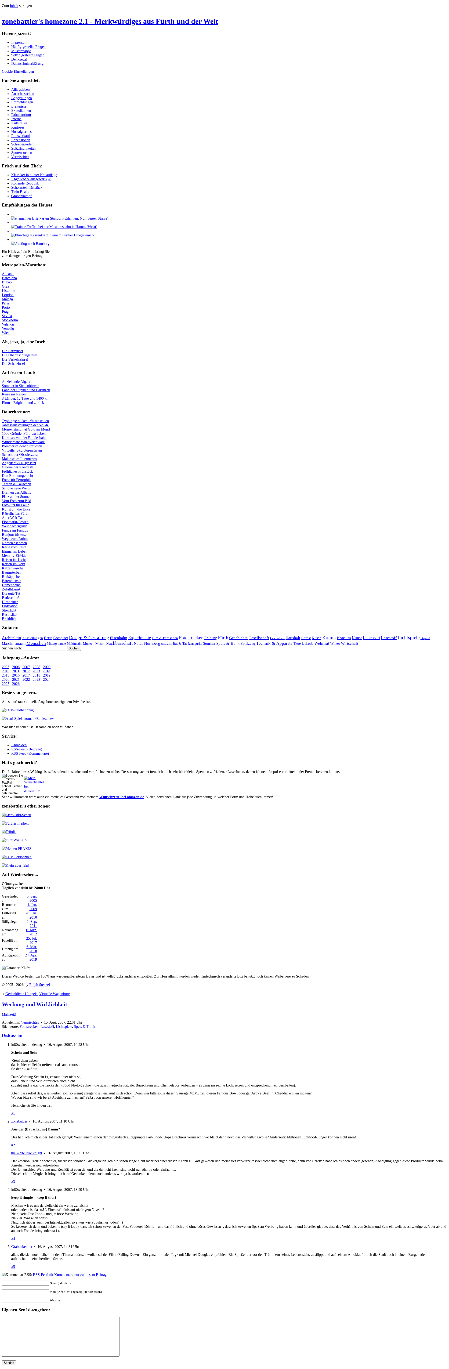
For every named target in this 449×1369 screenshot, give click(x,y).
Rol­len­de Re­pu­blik (25, 183)
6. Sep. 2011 (32, 924)
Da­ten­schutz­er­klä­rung (27, 63)
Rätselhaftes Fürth (15, 513)
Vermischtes (20, 157)
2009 (47, 667)
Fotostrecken (191, 637)
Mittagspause (56, 643)
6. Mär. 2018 (31, 949)
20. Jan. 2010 (31, 915)
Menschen (36, 643)
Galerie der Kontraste (17, 467)
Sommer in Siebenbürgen (20, 386)
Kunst (357, 637)
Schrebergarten (22, 144)
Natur (138, 643)
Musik (100, 643)
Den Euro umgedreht (17, 476)
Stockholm (10, 320)
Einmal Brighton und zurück (23, 403)
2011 (15, 671)
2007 (26, 667)
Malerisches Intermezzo (19, 459)
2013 (36, 671)
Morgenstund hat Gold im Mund (26, 429)
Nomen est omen (14, 543)
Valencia (8, 324)
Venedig (8, 328)
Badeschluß (10, 598)
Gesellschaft (259, 638)
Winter (335, 643)
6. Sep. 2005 (32, 898)
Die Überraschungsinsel (19, 355)
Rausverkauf (20, 136)
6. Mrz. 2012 (31, 932)
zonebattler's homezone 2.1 (110, 21)
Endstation (10, 606)
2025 (5, 684)
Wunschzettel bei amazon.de (121, 797)
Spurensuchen (21, 153)
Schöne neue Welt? (16, 488)
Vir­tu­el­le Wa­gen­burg (54, 994)
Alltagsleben (20, 89)
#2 (13, 1145)
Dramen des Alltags (16, 492)
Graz (5, 286)
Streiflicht (9, 610)
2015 (5, 675)
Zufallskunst (11, 589)
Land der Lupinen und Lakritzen (26, 390)
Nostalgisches (21, 132)
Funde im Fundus (15, 530)
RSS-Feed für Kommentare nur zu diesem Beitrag (70, 1275)
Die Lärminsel (12, 351)
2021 (16, 679)
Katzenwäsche (12, 568)
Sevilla (7, 316)
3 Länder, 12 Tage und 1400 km (25, 398)
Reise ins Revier (14, 394)
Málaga (7, 299)
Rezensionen (20, 140)
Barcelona (9, 278)
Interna (16, 119)
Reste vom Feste (14, 547)
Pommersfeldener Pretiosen (22, 446)
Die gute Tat (11, 593)
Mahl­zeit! (9, 1014)
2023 (36, 679)
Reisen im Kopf (13, 564)
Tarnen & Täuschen (16, 484)
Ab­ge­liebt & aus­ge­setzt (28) (31, 179)
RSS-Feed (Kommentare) (30, 753)
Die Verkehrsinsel (15, 359)
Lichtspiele (409, 637)
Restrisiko (9, 614)
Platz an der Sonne (15, 497)
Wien (6, 333)
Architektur (11, 637)
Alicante (8, 274)
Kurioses (17, 127)
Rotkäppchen (12, 577)
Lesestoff (389, 637)
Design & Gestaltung (89, 637)
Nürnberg (152, 643)
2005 (5, 667)
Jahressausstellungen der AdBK (25, 425)
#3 (13, 1182)
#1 (13, 1113)
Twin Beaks (20, 192)
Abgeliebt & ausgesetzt (19, 463)
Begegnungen (21, 98)
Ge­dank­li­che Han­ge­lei (21, 994)
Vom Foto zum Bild (16, 501)
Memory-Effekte (14, 556)
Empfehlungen (22, 102)
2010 (5, 671)
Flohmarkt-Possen (15, 522)
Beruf (48, 638)
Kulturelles (19, 123)
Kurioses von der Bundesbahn (24, 438)
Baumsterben (11, 572)
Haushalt (293, 638)
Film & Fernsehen (165, 638)
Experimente (139, 637)
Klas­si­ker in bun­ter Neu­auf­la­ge (34, 175)
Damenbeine (11, 585)
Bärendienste (11, 581)
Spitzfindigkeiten (23, 148)
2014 (46, 671)
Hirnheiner (10, 602)
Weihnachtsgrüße (14, 526)
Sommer (209, 643)
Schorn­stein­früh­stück (26, 187)
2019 (47, 675)
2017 (26, 675)
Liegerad (425, 638)
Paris (5, 303)
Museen (88, 643)
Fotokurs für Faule (15, 505)
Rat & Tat (180, 643)
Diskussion (12, 1035)
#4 (13, 1239)
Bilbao (7, 282)
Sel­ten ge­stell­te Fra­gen (27, 55)
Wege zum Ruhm (15, 539)
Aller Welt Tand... (15, 518)
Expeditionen (21, 110)
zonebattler (19, 1121)
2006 (16, 667)
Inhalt (14, 6)
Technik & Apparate (274, 643)
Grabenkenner (21, 1247)
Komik (329, 637)
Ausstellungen (32, 638)
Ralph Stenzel (39, 985)
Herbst (306, 638)
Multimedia (74, 643)
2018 (36, 675)
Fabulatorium (21, 115)
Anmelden (19, 745)
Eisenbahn (118, 638)
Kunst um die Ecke (16, 509)
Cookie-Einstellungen (18, 71)
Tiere (297, 643)
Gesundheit (277, 638)
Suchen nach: (12, 648)
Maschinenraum (13, 643)
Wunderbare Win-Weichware (23, 442)
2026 (16, 684)
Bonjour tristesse (14, 534)
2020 (5, 679)
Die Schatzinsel (13, 364)
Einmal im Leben (14, 551)
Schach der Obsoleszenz (20, 454)
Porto (6, 307)
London (8, 295)
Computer (60, 638)
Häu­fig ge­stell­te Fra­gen (28, 47)
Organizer (166, 643)
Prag (5, 312)
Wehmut (321, 643)
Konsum (344, 638)
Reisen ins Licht (14, 560)
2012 (26, 671)
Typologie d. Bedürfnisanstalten (25, 421)
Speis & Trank (228, 643)
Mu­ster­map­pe (21, 51)
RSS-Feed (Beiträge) (26, 749)
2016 (16, 675)
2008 (36, 667)
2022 (26, 679)
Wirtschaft (349, 643)
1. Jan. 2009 (32, 907)
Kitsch (316, 638)
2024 (47, 679)
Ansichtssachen (22, 94)
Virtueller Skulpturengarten (22, 450)
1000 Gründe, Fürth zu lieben (24, 433)
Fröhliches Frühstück (17, 471)
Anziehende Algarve (17, 382)
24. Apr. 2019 (31, 957)
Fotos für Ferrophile (16, 480)
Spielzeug (248, 643)
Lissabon (8, 291)
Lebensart (371, 637)
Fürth (223, 637)
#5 (13, 1267)
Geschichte (238, 638)
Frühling (210, 638)
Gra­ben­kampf (21, 196)
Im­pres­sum (19, 42)
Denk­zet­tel (19, 59)
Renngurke (195, 643)
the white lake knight (26, 1153)
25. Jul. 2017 (31, 940)
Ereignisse (18, 106)
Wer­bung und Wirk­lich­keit (34, 1004)
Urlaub (307, 643)
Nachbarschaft (119, 643)
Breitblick (9, 619)
